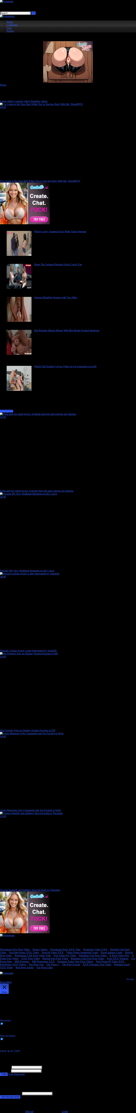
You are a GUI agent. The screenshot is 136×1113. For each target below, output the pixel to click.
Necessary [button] (5, 1020)
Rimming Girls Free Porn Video (87, 958)
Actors (10, 30)
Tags (9, 27)
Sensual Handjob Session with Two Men (55, 297)
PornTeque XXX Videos (13, 964)
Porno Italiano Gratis (111, 952)
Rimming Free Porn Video (93, 955)
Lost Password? (16, 1074)
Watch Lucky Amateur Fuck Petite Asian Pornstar (60, 231)
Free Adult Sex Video (65, 955)
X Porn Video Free (119, 955)
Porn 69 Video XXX (53, 952)
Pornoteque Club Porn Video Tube (33, 955)
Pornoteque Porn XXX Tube (65, 949)
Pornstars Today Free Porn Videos (75, 961)
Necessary (9, 1023)
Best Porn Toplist (25, 967)
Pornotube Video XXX (95, 949)
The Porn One (36, 964)
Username (5, 1067)
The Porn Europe (71, 964)
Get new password (10, 1097)
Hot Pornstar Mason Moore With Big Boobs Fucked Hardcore (66, 330)
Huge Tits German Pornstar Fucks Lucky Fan (58, 264)
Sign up (29, 1111)
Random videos (39, 101)
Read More (6, 982)
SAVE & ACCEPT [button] (10, 1051)
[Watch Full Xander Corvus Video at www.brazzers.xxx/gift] (19, 389)
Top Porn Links (44, 967)
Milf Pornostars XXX (43, 961)
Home (10, 21)
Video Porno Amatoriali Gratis (82, 952)
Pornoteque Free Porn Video (15, 949)
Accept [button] (130, 979)
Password (5, 1070)
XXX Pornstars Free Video (97, 964)
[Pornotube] (6, 1)
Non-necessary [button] (8, 1035)
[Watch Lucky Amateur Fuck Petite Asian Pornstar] (19, 255)
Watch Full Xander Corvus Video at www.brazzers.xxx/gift (65, 366)
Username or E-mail (10, 1093)
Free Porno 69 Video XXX (110, 961)
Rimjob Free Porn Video (55, 958)
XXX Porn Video (30, 958)
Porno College (40, 949)
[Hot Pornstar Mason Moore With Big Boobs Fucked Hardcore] (19, 354)
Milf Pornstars (22, 961)
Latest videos (7, 101)
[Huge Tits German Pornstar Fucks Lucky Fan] (19, 288)
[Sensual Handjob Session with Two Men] (19, 321)
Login (3, 1074)
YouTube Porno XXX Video (24, 952)
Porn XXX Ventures (117, 958)
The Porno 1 (52, 964)
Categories (12, 24)
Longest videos (22, 101)
